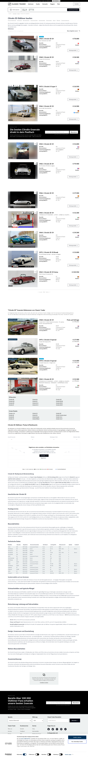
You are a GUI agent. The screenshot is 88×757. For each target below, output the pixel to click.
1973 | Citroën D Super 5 (48, 86)
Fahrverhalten (49, 20)
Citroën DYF (59, 399)
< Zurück (9, 13)
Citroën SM (58, 413)
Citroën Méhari (35, 418)
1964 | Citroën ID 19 (46, 39)
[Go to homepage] (16, 4)
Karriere (10, 731)
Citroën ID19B (59, 401)
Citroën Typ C (59, 417)
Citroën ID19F (59, 403)
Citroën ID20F (59, 404)
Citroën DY (34, 401)
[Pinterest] (57, 729)
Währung (34, 717)
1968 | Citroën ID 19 (46, 57)
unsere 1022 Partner (25, 738)
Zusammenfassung (65, 20)
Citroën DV (34, 399)
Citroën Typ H (59, 418)
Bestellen (74, 720)
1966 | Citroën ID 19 (46, 106)
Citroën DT (11, 404)
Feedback (22, 731)
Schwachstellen (42, 20)
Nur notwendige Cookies (77, 741)
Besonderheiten (26, 20)
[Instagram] (61, 729)
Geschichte (19, 20)
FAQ (21, 733)
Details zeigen (68, 754)
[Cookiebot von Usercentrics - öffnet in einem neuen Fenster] (8, 754)
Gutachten (41, 36)
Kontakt (22, 728)
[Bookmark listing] (35, 37)
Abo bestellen (35, 731)
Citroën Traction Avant (61, 415)
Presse (9, 733)
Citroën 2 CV (12, 413)
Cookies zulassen (77, 737)
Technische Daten (34, 20)
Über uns (10, 728)
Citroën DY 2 (35, 403)
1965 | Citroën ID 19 (46, 144)
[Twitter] (53, 729)
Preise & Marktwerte (12, 20)
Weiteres (58, 20)
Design (54, 20)
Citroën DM (11, 403)
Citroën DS (34, 415)
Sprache (10, 717)
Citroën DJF (11, 401)
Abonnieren (74, 132)
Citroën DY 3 (35, 404)
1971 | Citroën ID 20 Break (48, 252)
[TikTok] (65, 729)
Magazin (52, 4)
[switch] (37, 754)
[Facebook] (48, 729)
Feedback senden (44, 682)
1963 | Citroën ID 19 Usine (48, 272)
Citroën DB (11, 399)
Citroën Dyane (35, 417)
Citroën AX (11, 415)
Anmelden (77, 4)
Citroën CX (34, 413)
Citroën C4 (11, 418)
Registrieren (43, 458)
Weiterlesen (11, 28)
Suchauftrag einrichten (73, 9)
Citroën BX (11, 417)
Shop (33, 728)
